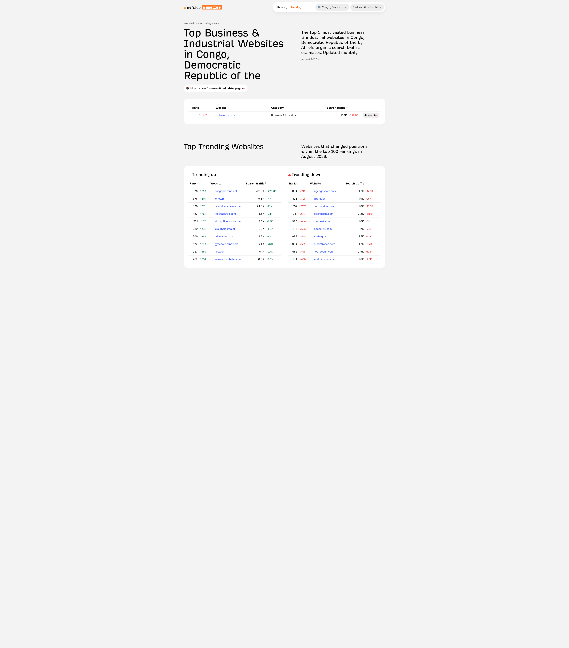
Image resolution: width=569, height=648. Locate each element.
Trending (296, 7)
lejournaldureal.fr (225, 228)
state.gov (320, 236)
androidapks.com (324, 259)
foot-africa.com (324, 206)
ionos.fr (219, 198)
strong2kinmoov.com (228, 221)
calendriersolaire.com (228, 206)
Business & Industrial (284, 115)
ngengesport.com (325, 191)
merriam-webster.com (228, 259)
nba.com (220, 251)
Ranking (282, 7)
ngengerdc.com (323, 213)
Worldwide (190, 23)
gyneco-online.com (226, 244)
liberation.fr (321, 198)
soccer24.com (323, 228)
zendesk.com (322, 221)
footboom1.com (324, 251)
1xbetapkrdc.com (225, 213)
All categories (208, 23)
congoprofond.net (226, 191)
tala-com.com (227, 115)
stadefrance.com (324, 244)
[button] (318, 59)
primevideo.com (224, 236)
